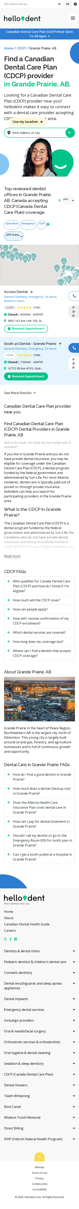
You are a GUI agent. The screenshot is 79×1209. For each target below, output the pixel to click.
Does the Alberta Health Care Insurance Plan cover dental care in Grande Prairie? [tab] (39, 807)
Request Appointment (27, 328)
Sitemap (39, 1167)
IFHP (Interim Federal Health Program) (33, 1139)
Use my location (25, 122)
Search (70, 132)
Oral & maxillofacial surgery (25, 1031)
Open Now (11, 223)
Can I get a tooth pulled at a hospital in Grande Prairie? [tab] (42, 857)
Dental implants (16, 999)
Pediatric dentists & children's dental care (35, 962)
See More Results (18, 393)
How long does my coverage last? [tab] (38, 641)
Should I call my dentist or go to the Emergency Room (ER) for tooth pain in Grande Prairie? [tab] (42, 840)
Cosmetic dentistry (18, 972)
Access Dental (16, 292)
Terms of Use (39, 1173)
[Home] (22, 18)
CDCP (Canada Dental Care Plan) (28, 1074)
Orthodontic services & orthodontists (32, 1042)
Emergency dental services (24, 1009)
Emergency (28, 223)
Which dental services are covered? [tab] (39, 632)
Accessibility (40, 1189)
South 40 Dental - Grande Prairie (30, 344)
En (67, 4)
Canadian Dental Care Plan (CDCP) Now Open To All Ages (39, 33)
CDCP (21, 48)
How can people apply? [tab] (30, 609)
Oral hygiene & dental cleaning (27, 1053)
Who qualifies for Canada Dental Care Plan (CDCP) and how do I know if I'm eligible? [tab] (41, 586)
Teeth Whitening (17, 1096)
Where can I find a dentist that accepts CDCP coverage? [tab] (42, 653)
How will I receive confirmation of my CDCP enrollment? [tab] (41, 621)
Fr (59, 4)
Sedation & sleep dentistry (24, 1063)
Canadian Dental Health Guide (27, 924)
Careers (10, 930)
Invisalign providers (19, 1020)
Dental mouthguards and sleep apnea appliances (33, 985)
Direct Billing (13, 1128)
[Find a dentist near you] (15, 4)
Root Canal (12, 1106)
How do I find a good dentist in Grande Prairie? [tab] (42, 777)
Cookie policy (39, 1184)
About (8, 918)
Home (8, 48)
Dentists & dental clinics (22, 951)
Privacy (39, 1178)
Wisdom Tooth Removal (22, 1117)
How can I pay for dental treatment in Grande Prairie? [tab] (41, 824)
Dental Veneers (16, 1085)
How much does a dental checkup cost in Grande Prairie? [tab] (41, 791)
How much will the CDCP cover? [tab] (36, 600)
